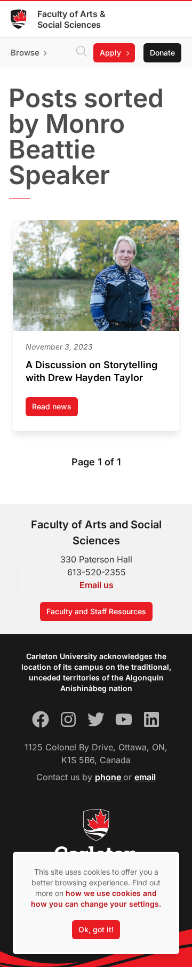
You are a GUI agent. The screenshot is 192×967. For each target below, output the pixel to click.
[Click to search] (81, 52)
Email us (96, 585)
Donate (162, 52)
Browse (25, 52)
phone (109, 777)
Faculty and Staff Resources (96, 611)
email (145, 777)
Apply (110, 52)
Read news (55, 409)
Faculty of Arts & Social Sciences (71, 19)
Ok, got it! (96, 929)
